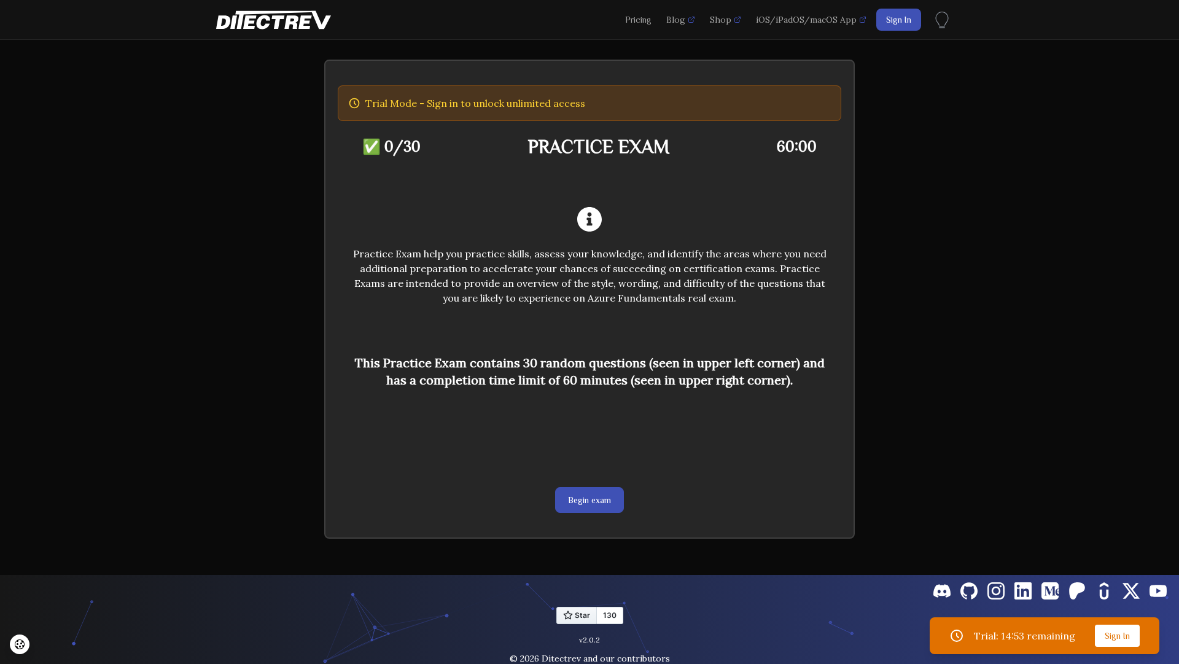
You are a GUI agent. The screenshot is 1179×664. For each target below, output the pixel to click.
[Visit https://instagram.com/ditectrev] (996, 591)
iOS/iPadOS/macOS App (806, 19)
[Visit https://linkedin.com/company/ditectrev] (1023, 591)
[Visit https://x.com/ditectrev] (1131, 591)
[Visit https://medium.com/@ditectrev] (1050, 591)
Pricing (638, 20)
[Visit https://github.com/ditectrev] (968, 591)
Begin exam (589, 500)
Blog (675, 19)
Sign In (898, 20)
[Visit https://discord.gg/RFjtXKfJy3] (941, 591)
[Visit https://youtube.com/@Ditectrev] (1158, 591)
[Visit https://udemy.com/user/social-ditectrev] (1104, 591)
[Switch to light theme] (942, 18)
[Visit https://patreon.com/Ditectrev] (1077, 591)
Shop (720, 19)
